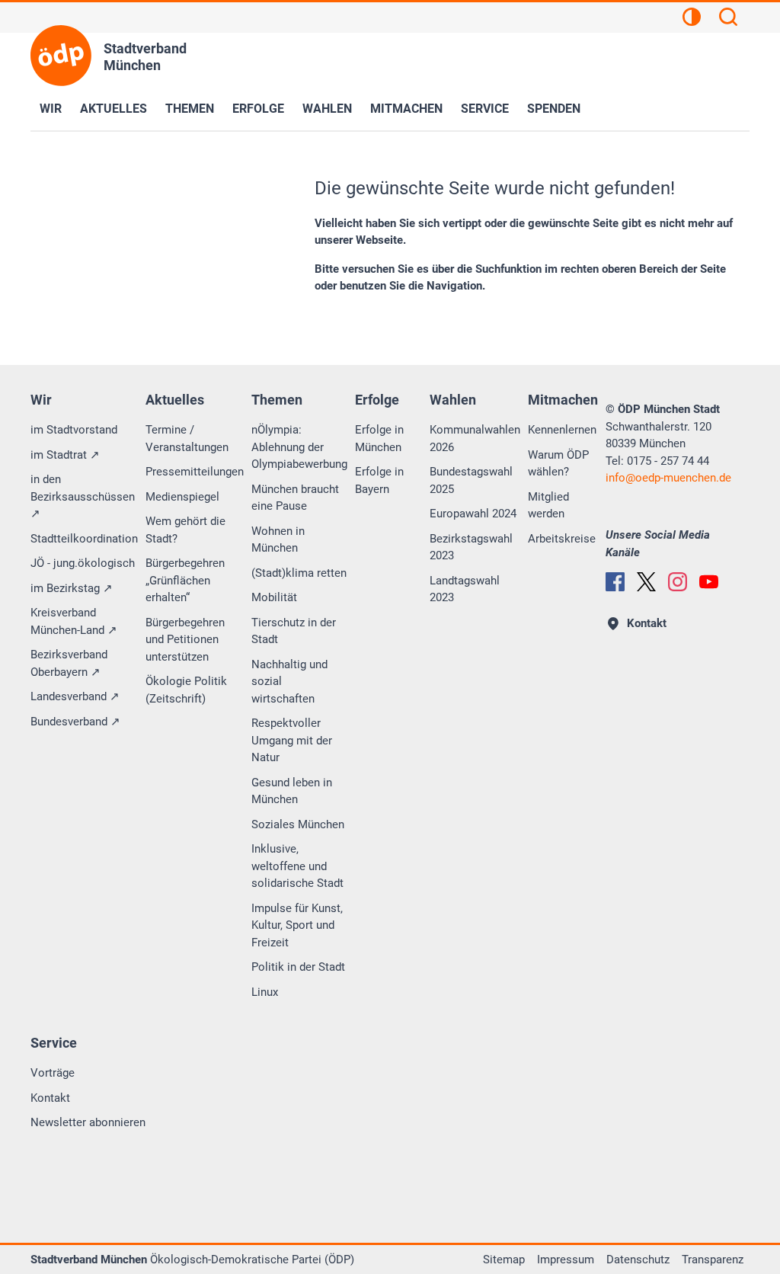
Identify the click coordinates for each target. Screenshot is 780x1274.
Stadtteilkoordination (84, 539)
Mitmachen (406, 108)
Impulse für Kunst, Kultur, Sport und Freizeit (297, 925)
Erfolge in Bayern (379, 480)
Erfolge (258, 108)
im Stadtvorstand (73, 430)
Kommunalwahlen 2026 (475, 438)
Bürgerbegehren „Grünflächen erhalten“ (185, 580)
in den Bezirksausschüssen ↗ (82, 496)
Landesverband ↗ (75, 696)
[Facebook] (615, 581)
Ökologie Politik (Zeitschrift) (186, 690)
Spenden (553, 108)
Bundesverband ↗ (75, 721)
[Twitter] (646, 581)
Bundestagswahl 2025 (471, 480)
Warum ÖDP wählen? (558, 463)
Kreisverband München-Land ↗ (73, 621)
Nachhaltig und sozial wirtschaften (289, 682)
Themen (189, 108)
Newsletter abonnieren (87, 1122)
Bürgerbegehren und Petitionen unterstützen (185, 640)
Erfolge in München (379, 438)
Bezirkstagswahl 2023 (471, 547)
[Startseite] (60, 55)
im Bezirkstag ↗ (71, 588)
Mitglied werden (548, 505)
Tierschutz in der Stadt (293, 631)
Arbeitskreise (562, 539)
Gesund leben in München (291, 791)
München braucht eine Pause (295, 498)
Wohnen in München (278, 539)
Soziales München (297, 824)
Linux (264, 992)
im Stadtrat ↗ (65, 455)
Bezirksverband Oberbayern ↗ (68, 663)
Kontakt (50, 1098)
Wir (51, 108)
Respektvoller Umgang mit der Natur (291, 740)
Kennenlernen (562, 430)
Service (485, 108)
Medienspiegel (182, 497)
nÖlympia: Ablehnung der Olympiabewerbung (299, 447)
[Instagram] (677, 581)
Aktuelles (113, 108)
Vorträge (52, 1073)
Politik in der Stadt (298, 967)
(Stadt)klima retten (299, 573)
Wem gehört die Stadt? (185, 530)
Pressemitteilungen (194, 472)
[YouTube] (708, 581)
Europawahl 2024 (473, 513)
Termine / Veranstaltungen (187, 438)
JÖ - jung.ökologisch (82, 563)
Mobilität (274, 597)
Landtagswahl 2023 (465, 589)
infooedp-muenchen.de (668, 478)
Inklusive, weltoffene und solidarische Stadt (297, 866)
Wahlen (327, 108)
